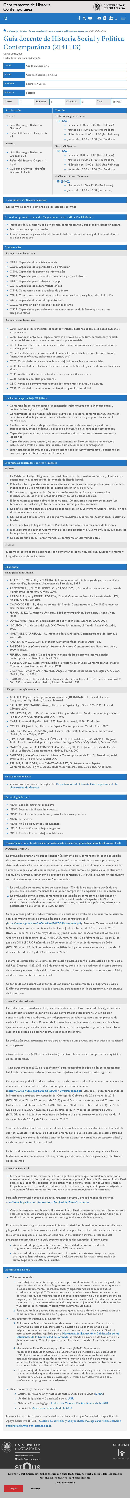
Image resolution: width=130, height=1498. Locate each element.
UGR (71, 1398)
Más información (66, 1482)
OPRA (99, 1393)
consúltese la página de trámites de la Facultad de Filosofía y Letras (47, 1202)
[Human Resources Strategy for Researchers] (121, 1454)
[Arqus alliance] (27, 1467)
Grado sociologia (37, 30)
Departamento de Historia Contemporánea (26, 7)
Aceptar (13, 1488)
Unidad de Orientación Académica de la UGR (79, 1403)
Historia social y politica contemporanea (67, 30)
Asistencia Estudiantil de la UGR (52, 1408)
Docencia (13, 30)
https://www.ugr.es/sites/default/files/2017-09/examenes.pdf (44, 923)
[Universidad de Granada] (109, 7)
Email (65, 121)
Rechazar (35, 1488)
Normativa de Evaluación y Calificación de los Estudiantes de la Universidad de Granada (67, 1335)
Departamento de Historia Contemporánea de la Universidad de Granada (63, 785)
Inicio (5, 30)
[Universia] (121, 1445)
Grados (23, 30)
